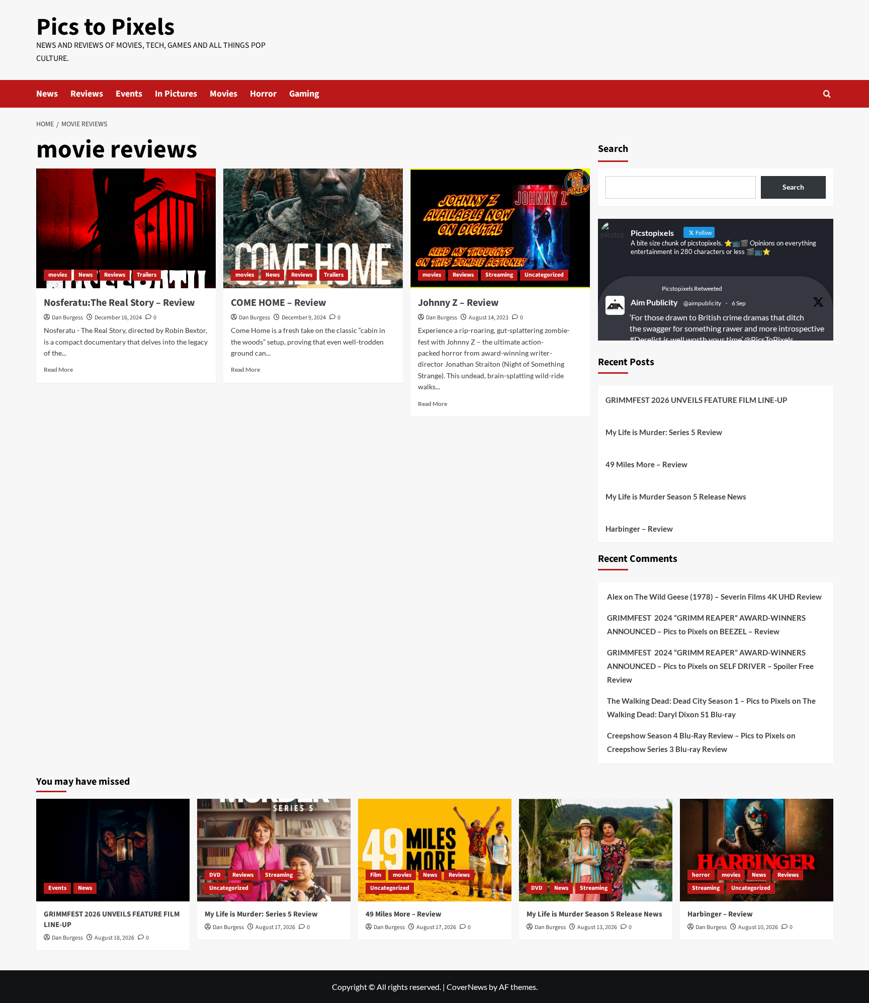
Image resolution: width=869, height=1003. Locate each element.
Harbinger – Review (639, 528)
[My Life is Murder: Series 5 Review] (274, 850)
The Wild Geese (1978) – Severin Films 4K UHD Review (728, 596)
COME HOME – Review (278, 303)
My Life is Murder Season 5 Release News (675, 496)
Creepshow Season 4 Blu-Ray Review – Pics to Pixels (696, 735)
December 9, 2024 (304, 317)
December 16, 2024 (118, 317)
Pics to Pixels (105, 27)
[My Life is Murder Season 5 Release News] (595, 850)
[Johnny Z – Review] (500, 228)
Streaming (499, 275)
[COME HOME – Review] (313, 228)
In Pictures (176, 94)
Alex (615, 596)
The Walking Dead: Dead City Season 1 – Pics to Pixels (699, 700)
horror (701, 875)
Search (613, 149)
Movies (223, 94)
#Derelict (646, 339)
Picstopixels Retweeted (692, 288)
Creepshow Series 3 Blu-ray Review (667, 749)
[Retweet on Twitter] (654, 288)
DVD (215, 875)
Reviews (86, 94)
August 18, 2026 (114, 938)
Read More (58, 369)
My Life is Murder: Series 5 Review (663, 432)
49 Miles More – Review (646, 464)
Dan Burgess (67, 317)
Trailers (146, 275)
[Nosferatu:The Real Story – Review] (126, 228)
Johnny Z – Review (458, 303)
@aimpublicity (702, 303)
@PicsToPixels (769, 339)
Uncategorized (544, 275)
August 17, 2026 (275, 927)
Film (375, 875)
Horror (263, 94)
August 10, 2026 (758, 927)
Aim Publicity (654, 302)
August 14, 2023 (488, 317)
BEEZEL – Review (749, 631)
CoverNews (467, 986)
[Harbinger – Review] (756, 850)
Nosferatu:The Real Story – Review (119, 303)
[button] (827, 94)
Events (129, 94)
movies (57, 275)
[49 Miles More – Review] (434, 850)
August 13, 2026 (597, 927)
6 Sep (739, 303)
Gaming (304, 94)
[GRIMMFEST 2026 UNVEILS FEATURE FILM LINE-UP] (113, 850)
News (47, 94)
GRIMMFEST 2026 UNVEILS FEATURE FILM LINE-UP (696, 399)
